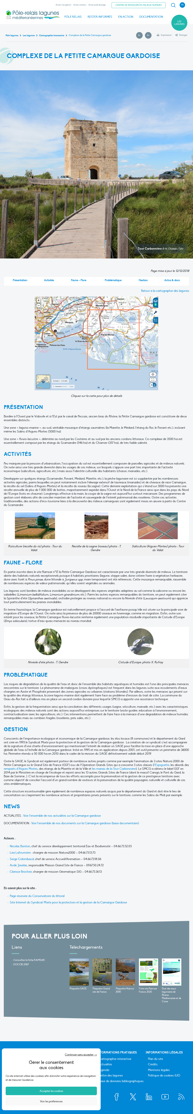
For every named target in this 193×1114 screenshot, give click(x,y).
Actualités (105, 1064)
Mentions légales (159, 1070)
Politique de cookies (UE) (164, 1075)
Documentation (151, 16)
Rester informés (100, 16)
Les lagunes (179, 22)
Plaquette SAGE (78, 988)
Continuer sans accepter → (81, 1054)
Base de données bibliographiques (121, 1081)
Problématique (113, 280)
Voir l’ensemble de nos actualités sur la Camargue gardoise (62, 816)
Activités (49, 280)
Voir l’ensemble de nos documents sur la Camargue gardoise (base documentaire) (85, 823)
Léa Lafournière (20, 853)
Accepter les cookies (51, 1091)
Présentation (20, 280)
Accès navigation (63, 5)
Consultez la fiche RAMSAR (29, 960)
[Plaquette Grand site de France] (102, 972)
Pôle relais (73, 16)
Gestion (143, 280)
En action (125, 16)
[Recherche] (173, 5)
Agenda (104, 1070)
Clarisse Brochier (21, 872)
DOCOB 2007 (21, 964)
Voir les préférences (51, 1101)
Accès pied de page (97, 5)
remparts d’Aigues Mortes (21, 769)
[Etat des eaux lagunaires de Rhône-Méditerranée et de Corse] (171, 972)
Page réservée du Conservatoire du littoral (37, 896)
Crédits (153, 1064)
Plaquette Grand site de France (101, 990)
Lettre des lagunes (111, 1075)
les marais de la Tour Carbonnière (114, 769)
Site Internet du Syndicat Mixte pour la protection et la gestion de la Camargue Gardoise (68, 902)
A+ (149, 35)
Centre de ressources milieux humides (139, 5)
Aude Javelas (18, 865)
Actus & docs (172, 280)
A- (140, 35)
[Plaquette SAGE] (79, 972)
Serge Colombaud (22, 859)
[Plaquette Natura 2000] (125, 972)
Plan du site (155, 1059)
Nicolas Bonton (20, 846)
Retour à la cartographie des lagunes (165, 291)
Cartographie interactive (115, 1059)
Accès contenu (79, 5)
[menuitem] (173, 5)
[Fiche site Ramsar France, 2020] (148, 972)
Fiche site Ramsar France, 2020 (148, 990)
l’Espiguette (161, 765)
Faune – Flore (78, 280)
